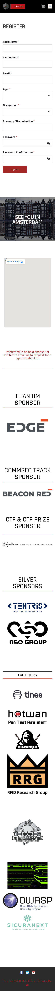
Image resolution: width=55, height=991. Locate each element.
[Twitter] (27, 972)
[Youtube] (33, 972)
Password (10, 136)
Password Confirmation (18, 152)
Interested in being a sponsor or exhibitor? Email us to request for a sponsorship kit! (27, 355)
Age (6, 89)
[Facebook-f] (21, 972)
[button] (50, 6)
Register (15, 169)
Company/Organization (19, 121)
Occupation (11, 105)
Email (7, 73)
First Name (10, 41)
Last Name (10, 57)
